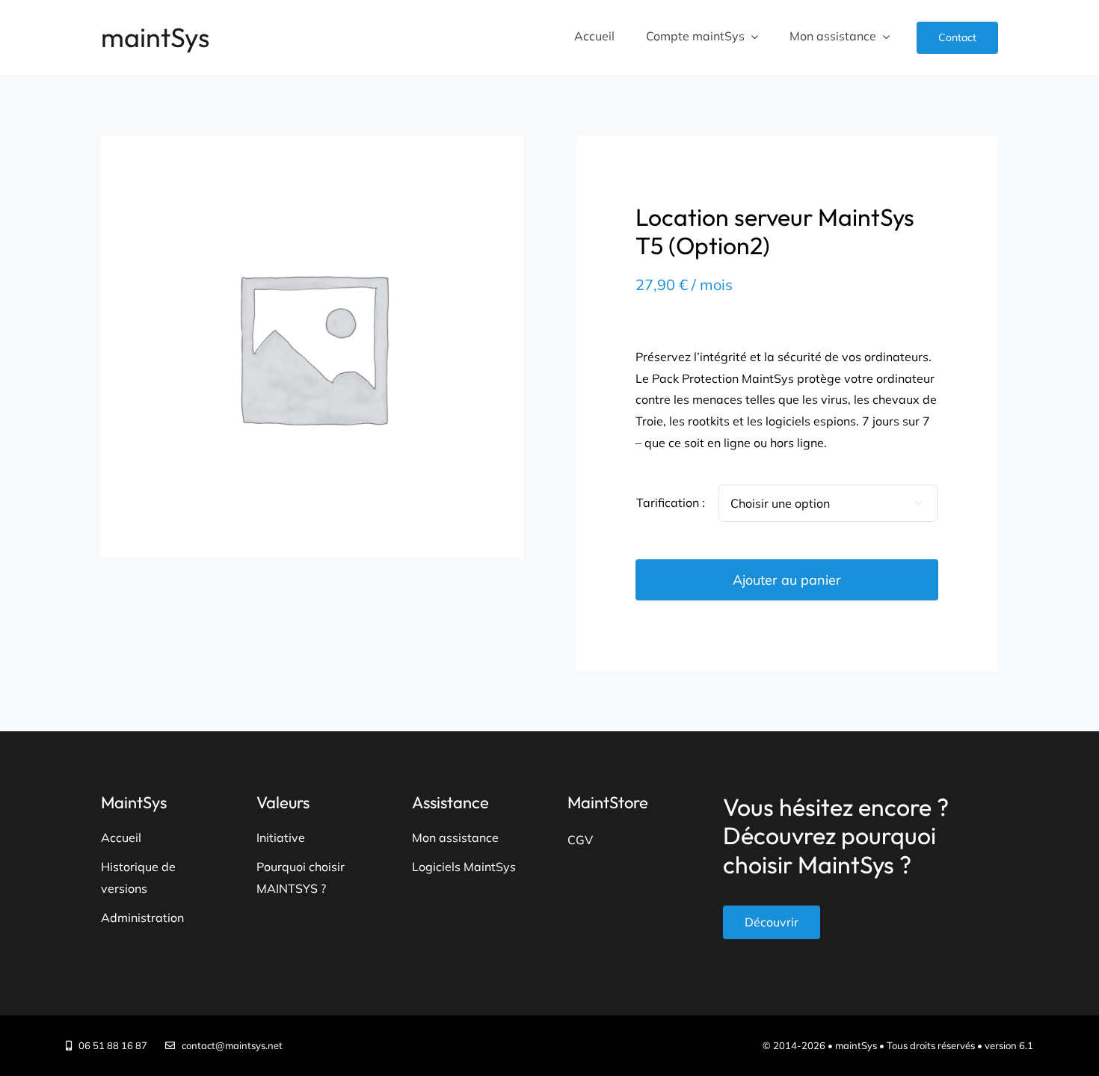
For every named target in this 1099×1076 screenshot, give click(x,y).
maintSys (155, 37)
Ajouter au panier (787, 579)
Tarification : (670, 502)
